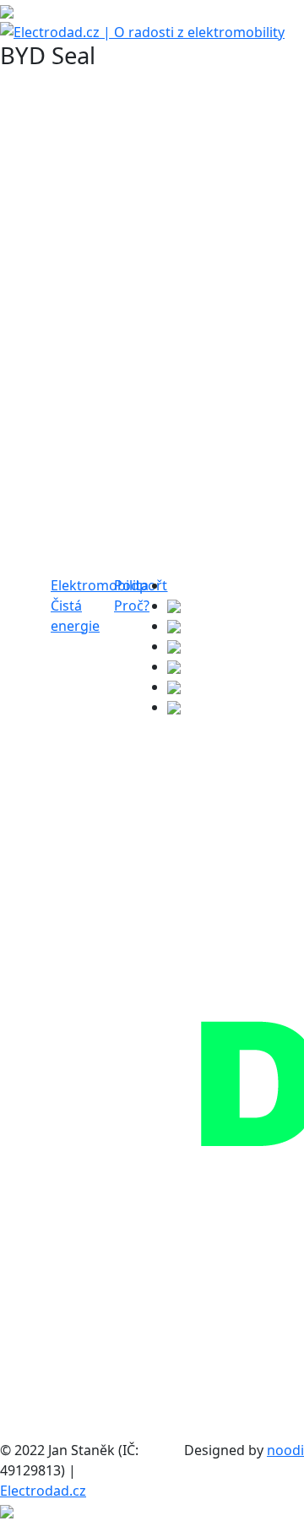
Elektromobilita (100, 585)
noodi (285, 1450)
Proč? (131, 605)
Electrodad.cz (43, 1490)
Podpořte (144, 585)
